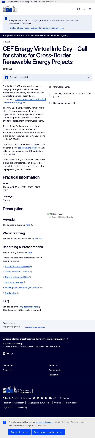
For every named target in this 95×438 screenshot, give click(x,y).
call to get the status (27, 148)
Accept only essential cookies (48, 432)
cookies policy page (44, 422)
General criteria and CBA (17, 277)
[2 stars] (6, 326)
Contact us (7, 370)
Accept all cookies (19, 432)
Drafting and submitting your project (22, 287)
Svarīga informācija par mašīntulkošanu (47, 28)
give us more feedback (35, 327)
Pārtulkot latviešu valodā (19, 28)
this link (38, 238)
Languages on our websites (39, 403)
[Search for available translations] (24, 102)
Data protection (55, 370)
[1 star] (4, 326)
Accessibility (22, 407)
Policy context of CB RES (17, 271)
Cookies (57, 403)
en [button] (78, 9)
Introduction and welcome (17, 266)
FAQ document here (28, 307)
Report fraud (54, 375)
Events (7, 42)
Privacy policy (71, 403)
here (28, 225)
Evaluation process (14, 282)
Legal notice (8, 407)
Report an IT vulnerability (13, 403)
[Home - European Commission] (10, 8)
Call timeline (10, 293)
